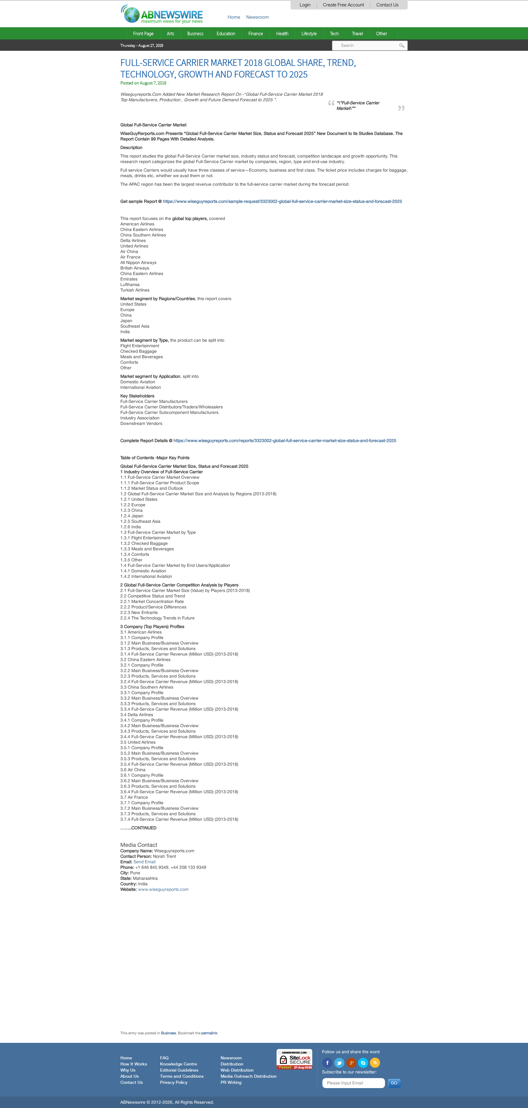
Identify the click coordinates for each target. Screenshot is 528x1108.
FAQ (164, 1058)
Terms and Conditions (182, 1076)
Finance (255, 33)
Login (305, 5)
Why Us (127, 1070)
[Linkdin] (351, 1063)
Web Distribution (237, 1070)
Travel (357, 33)
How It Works (133, 1064)
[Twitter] (339, 1063)
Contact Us (387, 5)
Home (234, 17)
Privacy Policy (173, 1082)
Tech (334, 33)
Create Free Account (343, 5)
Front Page (143, 33)
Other (381, 33)
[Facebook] (327, 1063)
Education (226, 33)
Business (195, 33)
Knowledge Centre (178, 1064)
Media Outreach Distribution (249, 1076)
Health (282, 33)
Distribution (232, 1064)
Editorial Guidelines (179, 1070)
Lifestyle (309, 33)
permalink (209, 1033)
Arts (170, 33)
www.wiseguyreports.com (163, 889)
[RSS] (375, 1063)
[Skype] (363, 1063)
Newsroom (257, 17)
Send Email (145, 861)
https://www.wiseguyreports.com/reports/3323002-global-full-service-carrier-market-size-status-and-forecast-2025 (285, 440)
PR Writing (231, 1082)
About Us (129, 1076)
